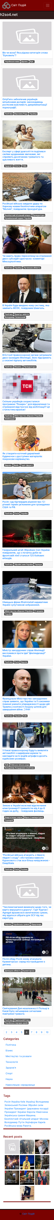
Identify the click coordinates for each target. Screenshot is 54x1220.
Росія (16, 513)
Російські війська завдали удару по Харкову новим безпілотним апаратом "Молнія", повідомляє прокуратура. (24, 206)
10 (47, 1032)
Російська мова (13, 1125)
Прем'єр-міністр (21, 314)
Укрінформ (31, 1122)
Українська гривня (21, 924)
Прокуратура (38, 215)
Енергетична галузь (13, 817)
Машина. (18, 367)
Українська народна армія (16, 1023)
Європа (24, 662)
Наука (9, 1079)
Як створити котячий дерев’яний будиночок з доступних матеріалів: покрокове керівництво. (22, 456)
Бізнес (9, 1050)
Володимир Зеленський (15, 317)
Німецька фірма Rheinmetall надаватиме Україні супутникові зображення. (25, 603)
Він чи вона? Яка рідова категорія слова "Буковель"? (25, 54)
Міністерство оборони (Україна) (28, 416)
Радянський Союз (22, 1020)
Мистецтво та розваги (19, 1056)
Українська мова (12, 61)
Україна (24, 513)
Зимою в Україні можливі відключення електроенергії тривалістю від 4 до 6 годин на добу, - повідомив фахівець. (24, 808)
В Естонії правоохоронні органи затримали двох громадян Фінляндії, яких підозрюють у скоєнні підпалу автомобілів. (27, 357)
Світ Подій (18, 5)
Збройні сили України (23, 564)
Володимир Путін (14, 1122)
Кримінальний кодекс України (18, 218)
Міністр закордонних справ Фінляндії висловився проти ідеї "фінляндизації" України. (24, 653)
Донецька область (13, 971)
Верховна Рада (21, 114)
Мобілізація (10, 419)
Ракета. (27, 1125)
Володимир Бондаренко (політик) (19, 768)
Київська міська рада (19, 765)
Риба (24, 166)
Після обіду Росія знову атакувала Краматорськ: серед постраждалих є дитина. (23, 961)
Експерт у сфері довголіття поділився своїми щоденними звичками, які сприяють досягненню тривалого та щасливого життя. (24, 155)
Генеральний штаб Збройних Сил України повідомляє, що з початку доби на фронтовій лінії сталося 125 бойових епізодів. (26, 554)
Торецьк (38, 564)
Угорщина (39, 611)
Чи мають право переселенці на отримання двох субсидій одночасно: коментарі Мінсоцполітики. (27, 258)
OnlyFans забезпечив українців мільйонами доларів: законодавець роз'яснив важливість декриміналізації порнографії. (24, 103)
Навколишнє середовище (20, 1084)
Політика (9, 114)
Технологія (12, 1061)
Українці (33, 114)
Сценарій (9, 820)
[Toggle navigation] (48, 5)
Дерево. (24, 61)
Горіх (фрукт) (27, 465)
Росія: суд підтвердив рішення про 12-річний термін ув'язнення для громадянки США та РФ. (26, 504)
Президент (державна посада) (31, 1108)
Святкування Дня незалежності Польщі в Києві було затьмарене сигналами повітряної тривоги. (25, 1011)
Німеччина (42, 1112)
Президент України (15, 1112)
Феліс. (16, 465)
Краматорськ (29, 971)
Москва (44, 1118)
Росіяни (24, 869)
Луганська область (32, 268)
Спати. (17, 166)
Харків (41, 1122)
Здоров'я (9, 166)
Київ (25, 716)
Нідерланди (36, 924)
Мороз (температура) (33, 817)
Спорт (9, 1073)
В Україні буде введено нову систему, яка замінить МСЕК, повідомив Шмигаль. (25, 306)
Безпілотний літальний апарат (18, 215)
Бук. (32, 61)
